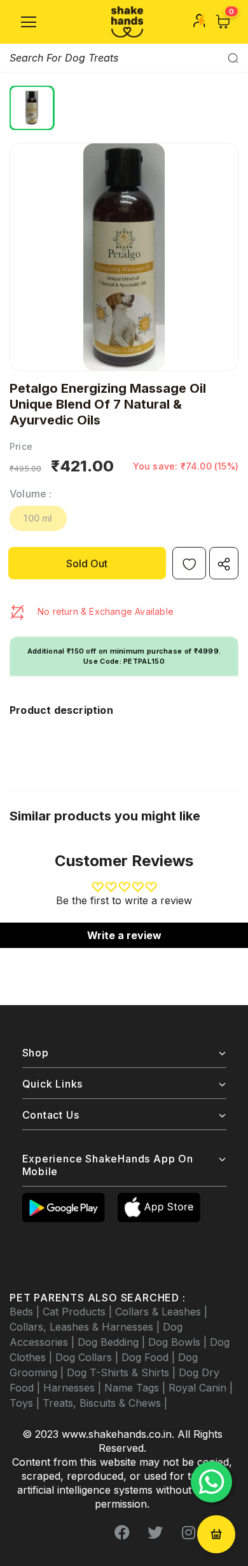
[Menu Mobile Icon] (28, 22)
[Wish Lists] (189, 563)
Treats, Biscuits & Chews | (105, 1403)
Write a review (124, 935)
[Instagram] (188, 1532)
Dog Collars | (88, 1357)
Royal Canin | (201, 1387)
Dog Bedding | (113, 1342)
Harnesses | (73, 1387)
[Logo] (127, 21)
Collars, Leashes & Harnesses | (86, 1326)
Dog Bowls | (179, 1342)
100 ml (38, 518)
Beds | (26, 1311)
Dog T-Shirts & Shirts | (123, 1372)
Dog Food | (149, 1357)
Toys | (26, 1403)
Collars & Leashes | (161, 1311)
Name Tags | (136, 1387)
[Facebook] (122, 1532)
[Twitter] (155, 1532)
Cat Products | (79, 1311)
